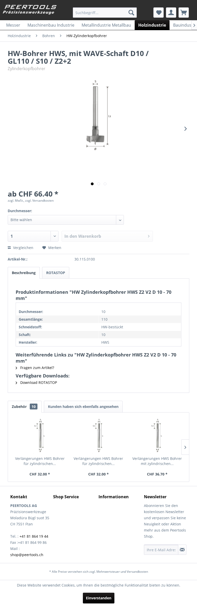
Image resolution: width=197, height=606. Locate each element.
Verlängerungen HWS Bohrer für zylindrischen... (40, 461)
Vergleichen (22, 247)
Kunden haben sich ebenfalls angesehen (83, 406)
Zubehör (24, 406)
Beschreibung (24, 272)
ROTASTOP (55, 272)
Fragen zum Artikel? (36, 367)
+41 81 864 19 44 (33, 536)
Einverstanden (98, 598)
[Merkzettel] (158, 12)
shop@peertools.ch (26, 554)
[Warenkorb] (184, 12)
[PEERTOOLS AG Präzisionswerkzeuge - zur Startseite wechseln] (30, 11)
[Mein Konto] (171, 12)
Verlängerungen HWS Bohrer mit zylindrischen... (157, 461)
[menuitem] (105, 12)
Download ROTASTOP (38, 382)
